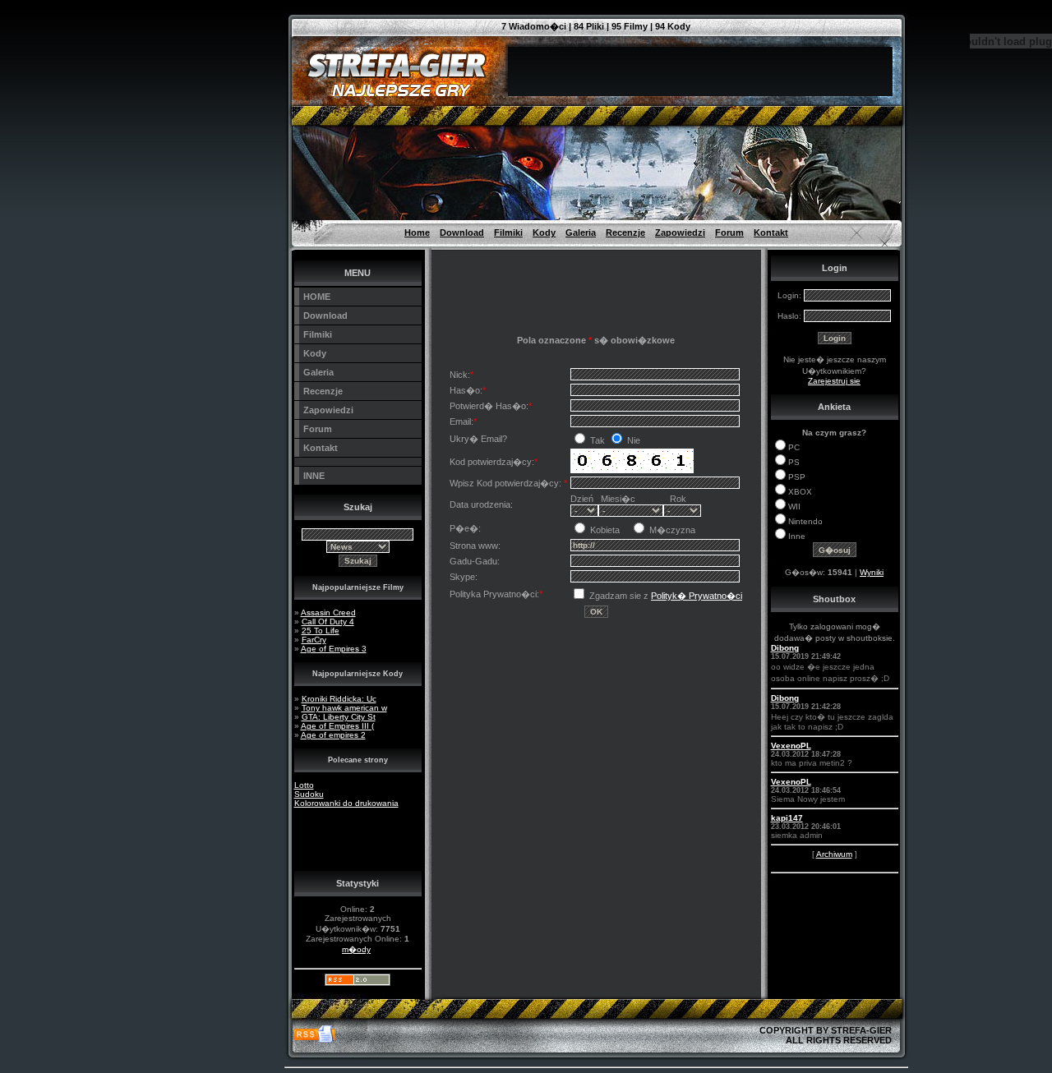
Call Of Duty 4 (328, 621)
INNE (314, 476)
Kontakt (771, 232)
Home (417, 232)
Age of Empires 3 (334, 648)
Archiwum (834, 854)
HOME (316, 297)
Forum (729, 232)
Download (462, 232)
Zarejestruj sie (834, 380)
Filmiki (508, 232)
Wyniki (872, 572)
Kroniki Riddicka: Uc (339, 698)
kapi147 (787, 817)
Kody (544, 232)
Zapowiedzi (680, 232)
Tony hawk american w (344, 707)
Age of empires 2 (333, 734)
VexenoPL (791, 745)
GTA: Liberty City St (339, 716)
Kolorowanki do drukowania (346, 803)
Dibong (785, 647)
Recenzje (625, 232)
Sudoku (309, 794)
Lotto (304, 785)
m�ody (356, 949)
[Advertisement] (210, 37)
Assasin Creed (328, 612)
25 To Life (320, 630)
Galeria (580, 232)
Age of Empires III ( (337, 725)
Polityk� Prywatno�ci (696, 596)
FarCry (314, 639)
